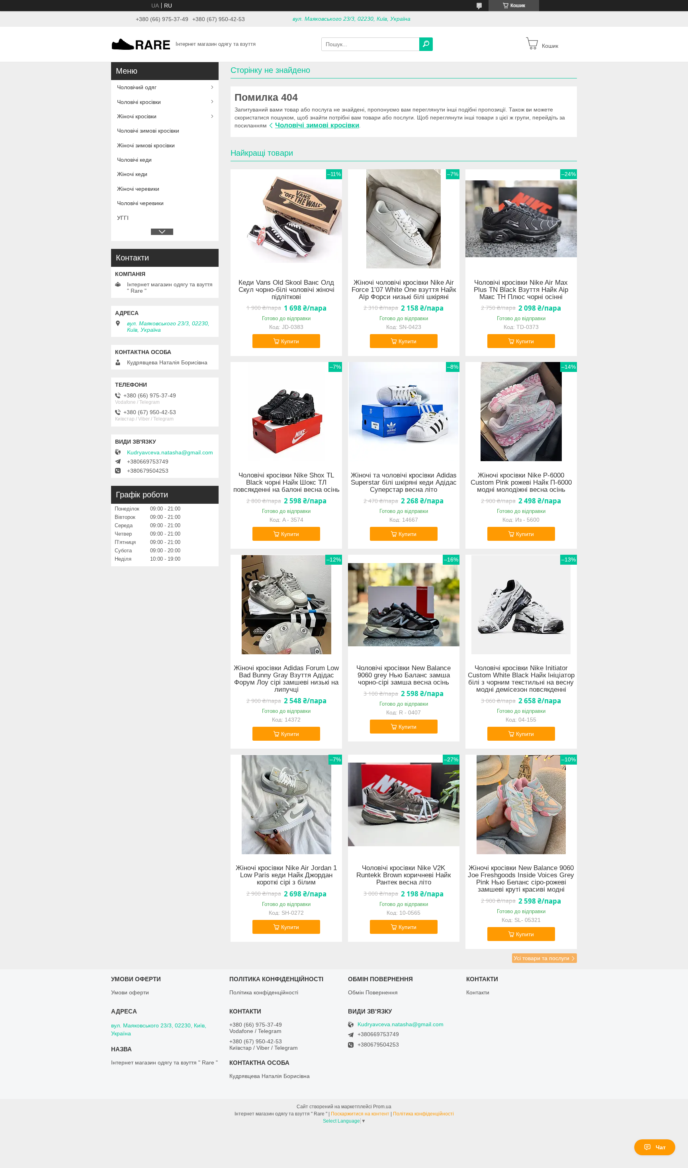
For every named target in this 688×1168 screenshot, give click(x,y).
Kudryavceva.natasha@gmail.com (170, 452)
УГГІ (123, 218)
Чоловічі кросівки (139, 102)
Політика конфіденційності (263, 992)
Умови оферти (130, 992)
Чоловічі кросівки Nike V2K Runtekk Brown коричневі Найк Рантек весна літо (403, 875)
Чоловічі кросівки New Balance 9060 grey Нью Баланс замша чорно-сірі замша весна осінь (403, 675)
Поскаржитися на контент (360, 1114)
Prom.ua (382, 1106)
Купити (290, 341)
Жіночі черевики (138, 189)
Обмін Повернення (373, 992)
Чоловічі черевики (140, 203)
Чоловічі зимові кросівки (317, 125)
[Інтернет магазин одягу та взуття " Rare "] (141, 44)
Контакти (477, 992)
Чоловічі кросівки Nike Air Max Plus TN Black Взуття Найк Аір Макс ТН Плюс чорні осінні (521, 290)
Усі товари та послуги (541, 958)
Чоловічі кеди (134, 160)
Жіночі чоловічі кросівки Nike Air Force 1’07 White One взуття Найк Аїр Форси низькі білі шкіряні (404, 290)
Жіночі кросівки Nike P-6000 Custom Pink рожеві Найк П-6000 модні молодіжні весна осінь (521, 482)
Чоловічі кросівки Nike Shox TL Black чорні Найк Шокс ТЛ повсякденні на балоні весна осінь (286, 482)
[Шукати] (426, 44)
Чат (661, 1147)
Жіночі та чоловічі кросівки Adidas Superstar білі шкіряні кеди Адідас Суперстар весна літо (404, 482)
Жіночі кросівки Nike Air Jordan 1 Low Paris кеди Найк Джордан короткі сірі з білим (286, 875)
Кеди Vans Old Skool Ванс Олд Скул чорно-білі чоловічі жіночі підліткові (286, 290)
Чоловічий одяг (136, 87)
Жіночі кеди (132, 174)
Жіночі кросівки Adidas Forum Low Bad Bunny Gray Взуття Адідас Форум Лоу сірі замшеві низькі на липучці (286, 679)
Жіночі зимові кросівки (146, 145)
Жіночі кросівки (136, 116)
